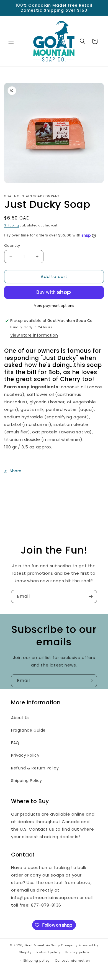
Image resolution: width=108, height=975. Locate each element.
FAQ (15, 743)
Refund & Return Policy (35, 768)
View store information (34, 335)
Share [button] (16, 471)
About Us (20, 717)
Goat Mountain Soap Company (51, 945)
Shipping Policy (26, 780)
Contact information (72, 960)
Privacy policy (77, 952)
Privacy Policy (25, 755)
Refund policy (48, 952)
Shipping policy (36, 960)
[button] (11, 41)
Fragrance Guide (28, 730)
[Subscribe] (90, 596)
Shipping (11, 225)
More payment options (54, 305)
